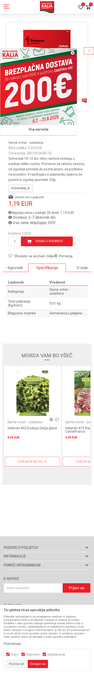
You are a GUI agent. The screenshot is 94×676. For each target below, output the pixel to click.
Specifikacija (47, 267)
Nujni (14, 654)
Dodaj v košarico (49, 241)
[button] (31, 256)
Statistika (33, 654)
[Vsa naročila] (38, 86)
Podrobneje (20, 188)
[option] (47, 268)
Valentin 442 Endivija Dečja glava (32, 428)
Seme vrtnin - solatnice (25, 143)
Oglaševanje (56, 654)
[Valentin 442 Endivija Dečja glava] (32, 392)
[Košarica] (88, 7)
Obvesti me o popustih (29, 197)
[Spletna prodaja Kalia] (47, 6)
